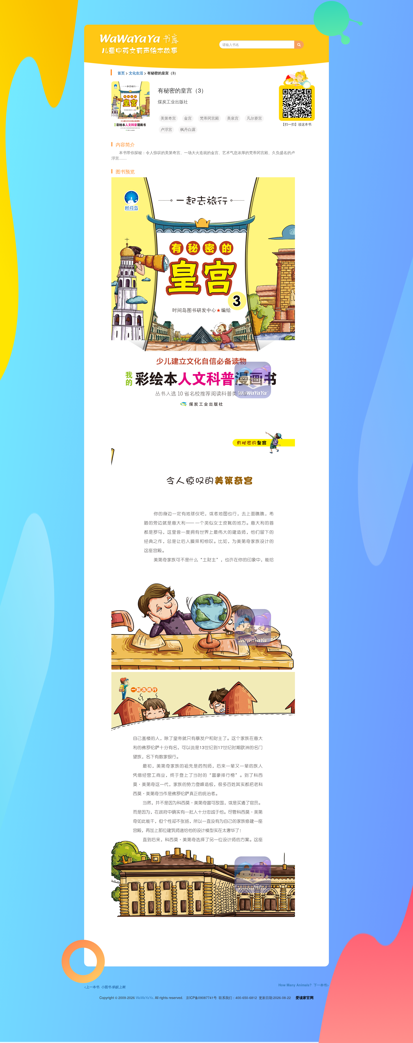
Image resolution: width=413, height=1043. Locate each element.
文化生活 (136, 73)
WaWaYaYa (144, 997)
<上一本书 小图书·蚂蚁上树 (105, 986)
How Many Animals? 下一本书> (303, 984)
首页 (121, 73)
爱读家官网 (305, 997)
